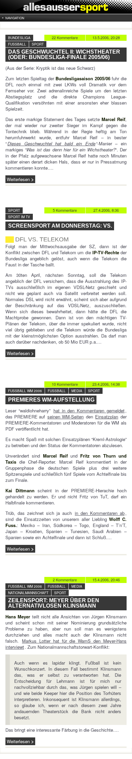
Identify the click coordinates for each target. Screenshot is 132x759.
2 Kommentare (65, 579)
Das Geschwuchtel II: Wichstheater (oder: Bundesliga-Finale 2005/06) (64, 54)
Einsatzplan (106, 416)
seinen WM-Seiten (65, 416)
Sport (38, 44)
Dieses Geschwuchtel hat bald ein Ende (51, 143)
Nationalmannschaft (28, 592)
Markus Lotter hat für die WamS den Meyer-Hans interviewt (66, 644)
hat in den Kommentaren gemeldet (89, 410)
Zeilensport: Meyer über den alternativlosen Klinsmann (53, 603)
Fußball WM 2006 (25, 390)
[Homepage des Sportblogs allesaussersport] (66, 7)
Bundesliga (19, 37)
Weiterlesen (18, 179)
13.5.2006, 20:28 (106, 37)
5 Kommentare (65, 210)
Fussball (17, 44)
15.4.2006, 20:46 (106, 579)
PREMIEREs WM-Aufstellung (51, 400)
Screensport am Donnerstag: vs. (60, 226)
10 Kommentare (65, 384)
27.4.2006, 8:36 (106, 210)
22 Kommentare (65, 37)
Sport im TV (19, 216)
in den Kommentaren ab (100, 513)
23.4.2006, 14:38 (106, 384)
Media (76, 390)
